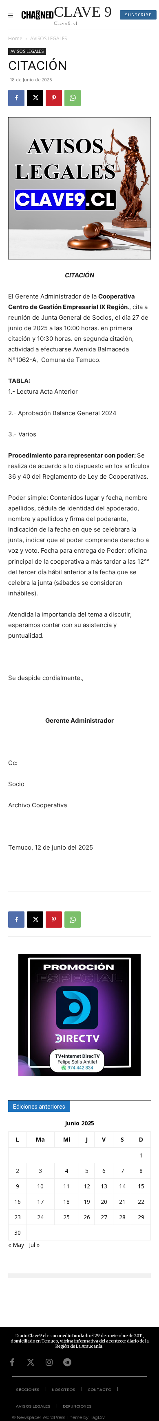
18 (66, 1201)
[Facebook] (16, 98)
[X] (35, 98)
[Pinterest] (54, 98)
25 (66, 1217)
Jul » (34, 1245)
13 (104, 1186)
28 (122, 1217)
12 (87, 1186)
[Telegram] (67, 1362)
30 (17, 1232)
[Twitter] (30, 1362)
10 (40, 1186)
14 (122, 1186)
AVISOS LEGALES (48, 38)
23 (17, 1217)
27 (104, 1217)
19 (87, 1201)
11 (66, 1186)
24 (40, 1217)
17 (40, 1201)
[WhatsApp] (72, 98)
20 (104, 1201)
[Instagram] (49, 1362)
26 (87, 1217)
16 (17, 1201)
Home (15, 38)
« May (16, 1245)
